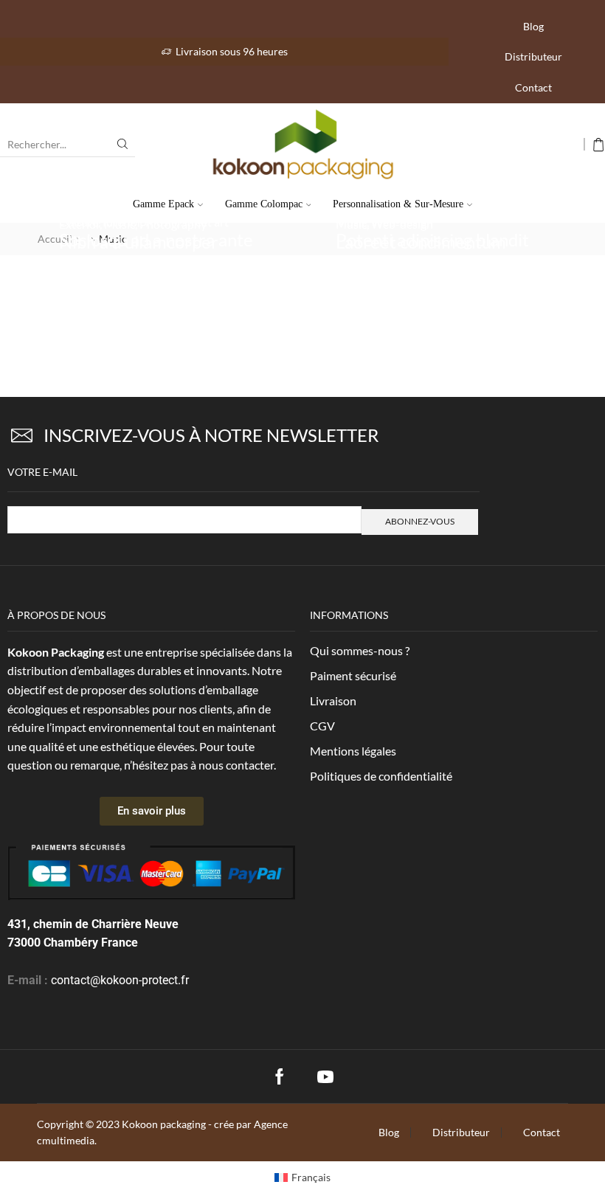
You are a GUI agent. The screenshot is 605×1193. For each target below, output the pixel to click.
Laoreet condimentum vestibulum (421, 252)
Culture (78, 266)
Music (119, 224)
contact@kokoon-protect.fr (120, 980)
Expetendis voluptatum (148, 283)
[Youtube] (325, 1076)
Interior (122, 266)
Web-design (402, 224)
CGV (322, 726)
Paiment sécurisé (353, 675)
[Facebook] (280, 1076)
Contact (533, 87)
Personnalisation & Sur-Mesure (398, 204)
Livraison (333, 701)
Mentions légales (353, 751)
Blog (533, 26)
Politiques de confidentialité (381, 776)
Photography (173, 224)
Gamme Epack (163, 204)
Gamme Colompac (263, 204)
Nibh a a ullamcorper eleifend (138, 252)
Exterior (79, 224)
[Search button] (122, 143)
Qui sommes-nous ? (359, 650)
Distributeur (533, 56)
